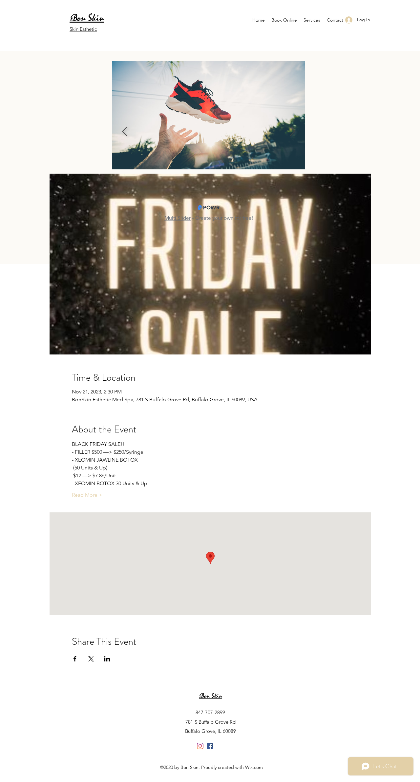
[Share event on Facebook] (75, 658)
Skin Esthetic (83, 29)
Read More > (87, 495)
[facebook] (210, 746)
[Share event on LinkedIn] (107, 658)
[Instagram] (200, 746)
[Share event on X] (91, 658)
